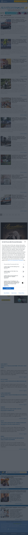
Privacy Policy (21, 292)
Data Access (14, 292)
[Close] (25, 242)
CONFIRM (8, 288)
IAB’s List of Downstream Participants (15, 260)
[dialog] (14, 267)
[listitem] (14, 264)
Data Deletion (6, 292)
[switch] (23, 267)
